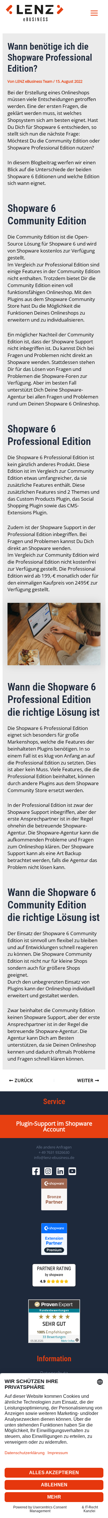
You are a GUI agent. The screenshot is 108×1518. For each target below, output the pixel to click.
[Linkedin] (60, 1171)
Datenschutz (54, 1373)
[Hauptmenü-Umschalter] (94, 13)
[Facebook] (36, 1171)
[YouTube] (72, 1171)
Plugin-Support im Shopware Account (54, 1126)
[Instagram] (48, 1171)
